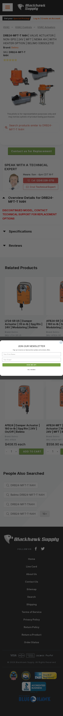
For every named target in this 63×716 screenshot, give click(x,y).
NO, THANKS (31, 369)
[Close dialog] (61, 342)
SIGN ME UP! (32, 364)
